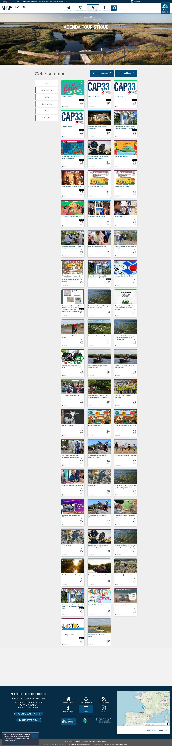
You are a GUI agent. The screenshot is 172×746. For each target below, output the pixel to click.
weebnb (54, 744)
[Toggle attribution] (168, 724)
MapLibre (163, 724)
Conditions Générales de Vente (97, 741)
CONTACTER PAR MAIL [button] (30, 720)
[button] (73, 95)
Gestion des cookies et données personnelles (15, 742)
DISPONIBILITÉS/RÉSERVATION (29, 714)
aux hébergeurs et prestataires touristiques (78, 744)
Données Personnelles (82, 741)
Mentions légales (69, 741)
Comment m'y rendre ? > (157, 730)
